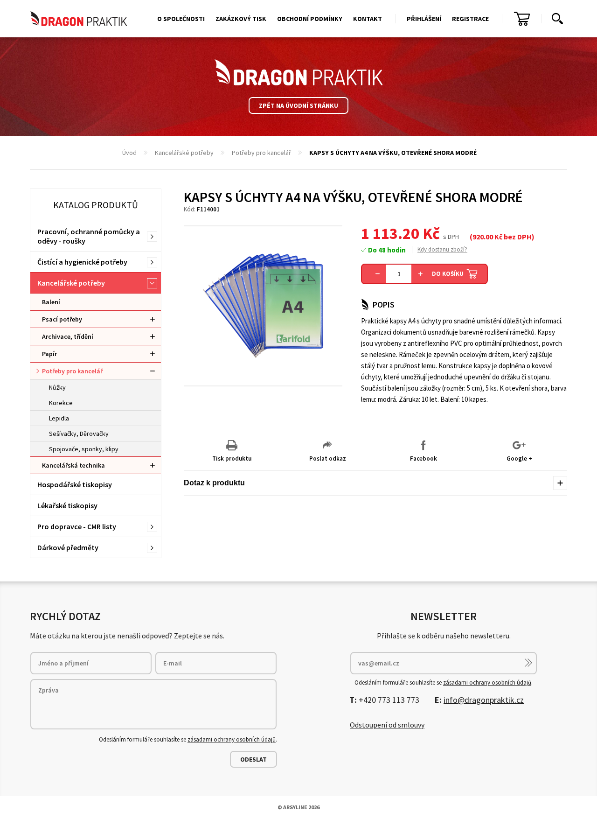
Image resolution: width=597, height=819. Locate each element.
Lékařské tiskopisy (67, 505)
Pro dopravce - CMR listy (76, 526)
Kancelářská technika (73, 465)
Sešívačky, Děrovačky (79, 433)
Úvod (129, 152)
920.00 (482, 236)
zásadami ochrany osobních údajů (231, 739)
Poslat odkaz (327, 458)
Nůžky (57, 387)
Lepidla (59, 418)
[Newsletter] (528, 662)
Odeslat (253, 759)
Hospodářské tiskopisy (74, 484)
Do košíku (448, 274)
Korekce (61, 403)
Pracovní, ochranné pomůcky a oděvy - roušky (88, 236)
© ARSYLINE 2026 (298, 807)
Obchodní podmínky (309, 18)
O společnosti (181, 18)
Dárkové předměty (67, 547)
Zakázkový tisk (240, 18)
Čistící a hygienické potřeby (82, 261)
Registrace (470, 18)
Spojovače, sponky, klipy (83, 449)
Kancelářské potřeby (184, 152)
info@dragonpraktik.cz (484, 699)
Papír (49, 354)
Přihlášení (424, 18)
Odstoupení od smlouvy (387, 724)
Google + (519, 458)
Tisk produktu (231, 458)
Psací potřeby (62, 319)
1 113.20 (390, 233)
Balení (51, 302)
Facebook (423, 458)
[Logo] (298, 72)
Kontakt (367, 18)
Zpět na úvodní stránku (298, 105)
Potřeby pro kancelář (261, 152)
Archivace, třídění (67, 336)
